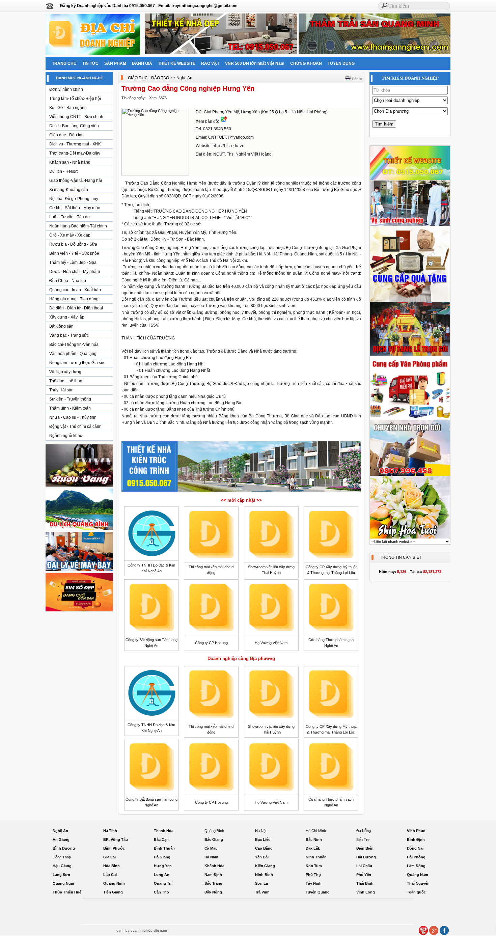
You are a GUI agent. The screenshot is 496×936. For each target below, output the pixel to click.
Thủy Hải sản (61, 390)
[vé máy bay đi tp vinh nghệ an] (79, 571)
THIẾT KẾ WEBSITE (176, 63)
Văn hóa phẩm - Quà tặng (73, 353)
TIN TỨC (90, 63)
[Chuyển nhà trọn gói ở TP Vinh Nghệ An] (410, 474)
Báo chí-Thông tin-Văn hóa (74, 344)
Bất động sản (61, 326)
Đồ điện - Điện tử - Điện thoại (76, 308)
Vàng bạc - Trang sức (69, 335)
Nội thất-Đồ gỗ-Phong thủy (73, 198)
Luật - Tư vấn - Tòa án (69, 217)
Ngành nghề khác (65, 435)
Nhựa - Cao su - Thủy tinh (73, 417)
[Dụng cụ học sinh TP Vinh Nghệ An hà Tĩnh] (410, 418)
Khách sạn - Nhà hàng (69, 162)
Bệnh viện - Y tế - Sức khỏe (74, 253)
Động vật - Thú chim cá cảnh (75, 426)
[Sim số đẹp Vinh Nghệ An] (79, 611)
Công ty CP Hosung (211, 643)
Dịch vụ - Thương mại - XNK (75, 144)
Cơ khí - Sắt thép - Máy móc (74, 207)
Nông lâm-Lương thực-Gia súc (77, 362)
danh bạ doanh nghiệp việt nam (141, 930)
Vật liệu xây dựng (65, 371)
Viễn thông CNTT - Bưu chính (76, 116)
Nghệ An (184, 78)
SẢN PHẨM (115, 63)
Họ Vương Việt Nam (271, 643)
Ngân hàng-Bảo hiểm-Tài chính (78, 226)
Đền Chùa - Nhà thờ (67, 280)
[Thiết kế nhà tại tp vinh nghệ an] (241, 491)
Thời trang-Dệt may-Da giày (74, 153)
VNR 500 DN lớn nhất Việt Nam (254, 63)
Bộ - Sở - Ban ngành (68, 107)
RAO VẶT (210, 63)
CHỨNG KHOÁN (306, 63)
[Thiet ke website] (410, 178)
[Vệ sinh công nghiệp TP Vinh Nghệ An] (410, 224)
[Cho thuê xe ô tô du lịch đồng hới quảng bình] (79, 529)
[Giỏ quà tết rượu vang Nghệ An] (79, 486)
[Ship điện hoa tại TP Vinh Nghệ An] (410, 537)
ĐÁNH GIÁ (142, 63)
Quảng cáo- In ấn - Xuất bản (75, 289)
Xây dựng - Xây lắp (66, 317)
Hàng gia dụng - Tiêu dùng (74, 299)
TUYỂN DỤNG (341, 63)
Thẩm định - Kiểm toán (70, 408)
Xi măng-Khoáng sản (68, 189)
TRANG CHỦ (64, 63)
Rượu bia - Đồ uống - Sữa (73, 244)
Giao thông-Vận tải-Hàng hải (75, 180)
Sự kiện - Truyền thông (70, 399)
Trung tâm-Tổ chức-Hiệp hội (75, 98)
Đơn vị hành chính (66, 89)
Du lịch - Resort (63, 171)
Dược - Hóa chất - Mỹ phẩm (74, 271)
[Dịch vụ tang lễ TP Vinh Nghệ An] (410, 354)
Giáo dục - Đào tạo (66, 135)
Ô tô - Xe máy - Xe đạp (69, 235)
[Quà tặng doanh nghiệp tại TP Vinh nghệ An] (410, 300)
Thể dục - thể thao (65, 381)
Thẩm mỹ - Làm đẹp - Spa (73, 262)
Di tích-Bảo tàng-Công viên (74, 125)
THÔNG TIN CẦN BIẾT (400, 557)
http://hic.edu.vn (228, 145)
